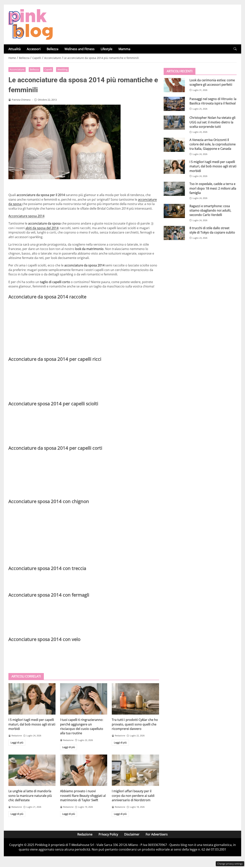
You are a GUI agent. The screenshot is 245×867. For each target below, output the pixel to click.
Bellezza (52, 49)
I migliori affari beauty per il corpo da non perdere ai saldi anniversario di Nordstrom (133, 795)
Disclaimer (132, 834)
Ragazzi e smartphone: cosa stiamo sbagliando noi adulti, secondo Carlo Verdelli (210, 210)
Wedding (62, 69)
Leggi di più (17, 742)
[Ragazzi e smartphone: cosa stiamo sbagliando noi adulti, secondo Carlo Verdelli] (174, 211)
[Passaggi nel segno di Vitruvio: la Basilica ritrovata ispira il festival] (174, 104)
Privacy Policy (108, 834)
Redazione (84, 834)
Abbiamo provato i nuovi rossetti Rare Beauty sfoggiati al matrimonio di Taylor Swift (83, 795)
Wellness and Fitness (80, 49)
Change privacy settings (230, 863)
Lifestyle (106, 49)
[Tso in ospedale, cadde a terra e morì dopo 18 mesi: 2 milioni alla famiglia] (174, 189)
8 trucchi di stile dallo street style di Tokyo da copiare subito (212, 230)
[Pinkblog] (30, 24)
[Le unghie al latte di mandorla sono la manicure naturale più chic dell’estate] (32, 770)
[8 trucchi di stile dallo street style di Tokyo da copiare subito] (174, 233)
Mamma (124, 49)
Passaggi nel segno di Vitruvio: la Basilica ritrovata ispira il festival (212, 101)
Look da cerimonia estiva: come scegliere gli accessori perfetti (212, 82)
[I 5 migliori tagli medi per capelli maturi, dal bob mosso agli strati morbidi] (32, 699)
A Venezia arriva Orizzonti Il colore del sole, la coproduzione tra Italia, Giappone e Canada (212, 144)
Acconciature (17, 69)
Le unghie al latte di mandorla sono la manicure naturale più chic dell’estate (30, 795)
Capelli (48, 69)
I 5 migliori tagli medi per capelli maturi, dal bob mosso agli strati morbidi (31, 724)
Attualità (14, 49)
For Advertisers (157, 834)
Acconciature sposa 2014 (26, 216)
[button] (235, 49)
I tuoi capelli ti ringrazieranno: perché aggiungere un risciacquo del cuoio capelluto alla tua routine (81, 726)
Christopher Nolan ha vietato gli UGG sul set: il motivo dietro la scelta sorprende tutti (212, 122)
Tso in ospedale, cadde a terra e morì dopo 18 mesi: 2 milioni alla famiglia (212, 188)
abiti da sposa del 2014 (41, 228)
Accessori (34, 49)
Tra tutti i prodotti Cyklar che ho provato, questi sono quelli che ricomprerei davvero (135, 724)
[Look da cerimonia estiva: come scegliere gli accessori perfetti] (174, 85)
